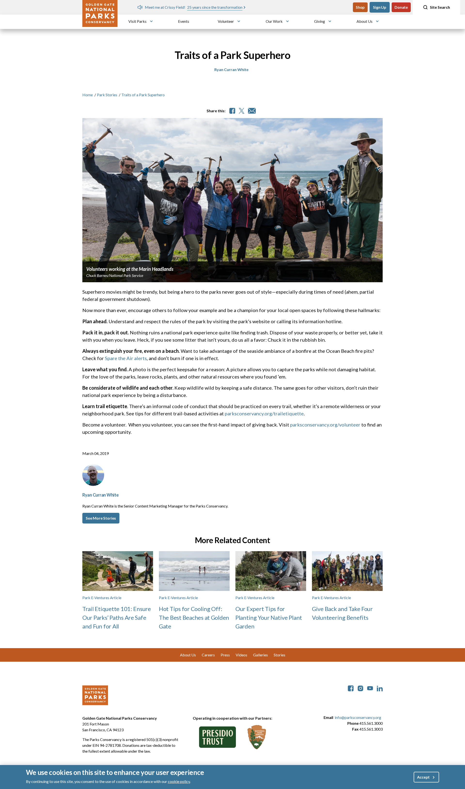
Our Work (274, 21)
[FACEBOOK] (232, 111)
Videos (241, 654)
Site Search (440, 7)
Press (225, 654)
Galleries (260, 654)
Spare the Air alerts (126, 358)
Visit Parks (137, 21)
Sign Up (379, 7)
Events (183, 21)
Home (87, 94)
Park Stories (107, 94)
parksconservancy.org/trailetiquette (264, 413)
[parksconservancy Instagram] (360, 687)
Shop (360, 7)
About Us (364, 21)
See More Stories (101, 518)
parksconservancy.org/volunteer (325, 424)
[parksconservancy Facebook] (351, 687)
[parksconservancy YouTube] (370, 687)
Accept (423, 777)
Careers (208, 654)
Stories (279, 654)
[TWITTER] (241, 111)
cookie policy (179, 781)
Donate (401, 7)
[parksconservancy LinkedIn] (380, 687)
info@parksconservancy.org (358, 717)
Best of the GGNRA (295, 7)
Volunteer (226, 21)
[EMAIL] (252, 111)
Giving (319, 21)
